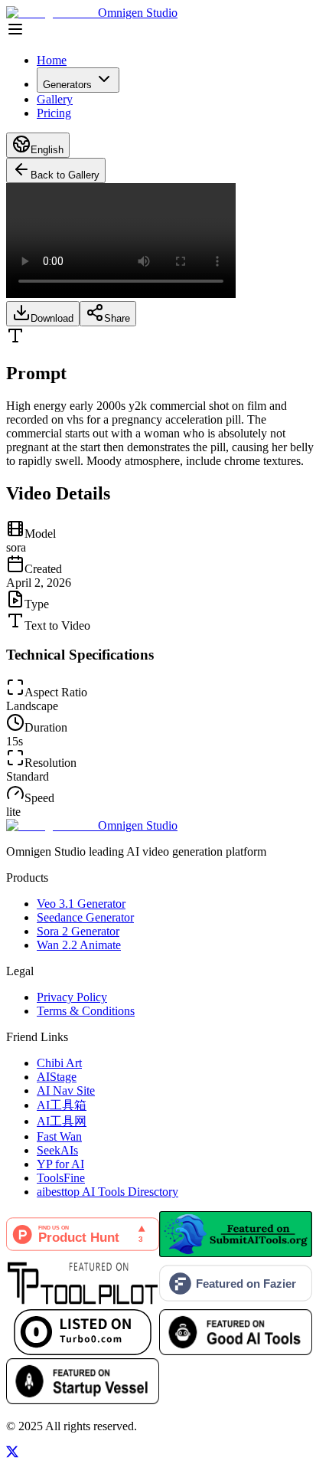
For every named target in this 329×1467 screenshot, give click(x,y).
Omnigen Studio (138, 12)
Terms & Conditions (86, 1010)
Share (117, 318)
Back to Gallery (65, 175)
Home (52, 60)
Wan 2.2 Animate (79, 944)
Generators (67, 84)
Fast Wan (59, 1136)
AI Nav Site (66, 1090)
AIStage (57, 1076)
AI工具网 (61, 1121)
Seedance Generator (85, 917)
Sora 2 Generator (78, 931)
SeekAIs (57, 1150)
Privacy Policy (72, 997)
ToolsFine (61, 1177)
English (47, 150)
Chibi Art (59, 1062)
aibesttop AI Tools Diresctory (107, 1191)
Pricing (54, 113)
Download (52, 318)
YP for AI (60, 1164)
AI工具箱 (61, 1105)
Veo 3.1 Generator (81, 903)
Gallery (55, 99)
